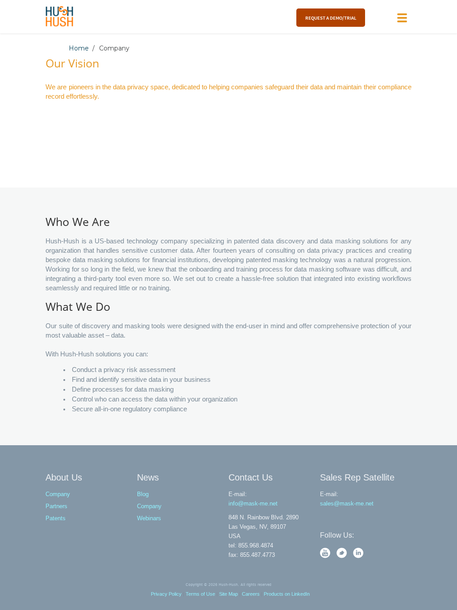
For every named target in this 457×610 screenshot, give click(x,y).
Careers (251, 594)
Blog (143, 494)
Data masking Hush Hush (60, 16)
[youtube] (326, 556)
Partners (56, 506)
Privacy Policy (166, 594)
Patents (56, 518)
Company (58, 494)
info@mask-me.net (253, 503)
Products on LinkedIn (287, 594)
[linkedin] (358, 556)
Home (79, 48)
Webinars (149, 518)
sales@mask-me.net (347, 503)
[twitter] (343, 556)
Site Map (228, 594)
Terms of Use (200, 594)
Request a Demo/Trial (330, 18)
